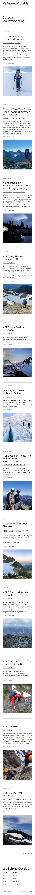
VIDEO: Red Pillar (12, 726)
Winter (17, 43)
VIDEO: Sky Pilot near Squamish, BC (14, 257)
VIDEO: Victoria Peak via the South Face (15, 593)
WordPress (29, 891)
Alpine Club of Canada (19, 530)
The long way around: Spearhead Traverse (14, 37)
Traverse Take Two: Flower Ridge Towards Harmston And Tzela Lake (17, 112)
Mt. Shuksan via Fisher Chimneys (15, 525)
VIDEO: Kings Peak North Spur (12, 794)
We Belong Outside (15, 3)
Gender (5, 532)
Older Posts (27, 853)
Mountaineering (9, 43)
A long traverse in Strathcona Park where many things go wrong (15, 185)
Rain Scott (11, 63)
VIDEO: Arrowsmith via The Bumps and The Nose (17, 662)
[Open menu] (32, 3)
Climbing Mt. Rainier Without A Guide (14, 392)
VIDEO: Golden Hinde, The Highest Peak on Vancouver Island (17, 458)
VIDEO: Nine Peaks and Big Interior (15, 328)
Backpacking (7, 118)
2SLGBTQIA (6, 530)
